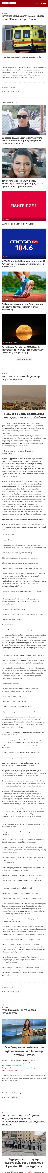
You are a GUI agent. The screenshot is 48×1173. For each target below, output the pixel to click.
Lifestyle (7, 342)
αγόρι (11, 1070)
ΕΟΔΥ (12, 987)
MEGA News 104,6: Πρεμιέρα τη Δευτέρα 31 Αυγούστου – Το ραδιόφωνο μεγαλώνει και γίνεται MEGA (23, 264)
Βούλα (13, 87)
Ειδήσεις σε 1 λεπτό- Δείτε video (18, 223)
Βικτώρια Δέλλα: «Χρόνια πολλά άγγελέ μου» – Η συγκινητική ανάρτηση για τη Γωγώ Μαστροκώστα (22, 140)
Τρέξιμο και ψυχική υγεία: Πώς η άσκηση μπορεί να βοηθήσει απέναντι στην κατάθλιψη (23, 307)
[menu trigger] (44, 3)
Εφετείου (30, 1172)
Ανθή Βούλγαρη (19, 1065)
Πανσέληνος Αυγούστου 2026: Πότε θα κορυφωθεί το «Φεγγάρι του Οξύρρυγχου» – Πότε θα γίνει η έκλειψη (23, 350)
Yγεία (6, 299)
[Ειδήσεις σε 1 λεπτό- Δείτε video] (24, 206)
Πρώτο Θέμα (15, 91)
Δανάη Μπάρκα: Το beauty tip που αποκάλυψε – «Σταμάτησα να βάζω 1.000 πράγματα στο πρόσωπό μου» (22, 183)
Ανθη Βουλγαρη (16, 1093)
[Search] (40, 3)
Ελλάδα (6, 13)
